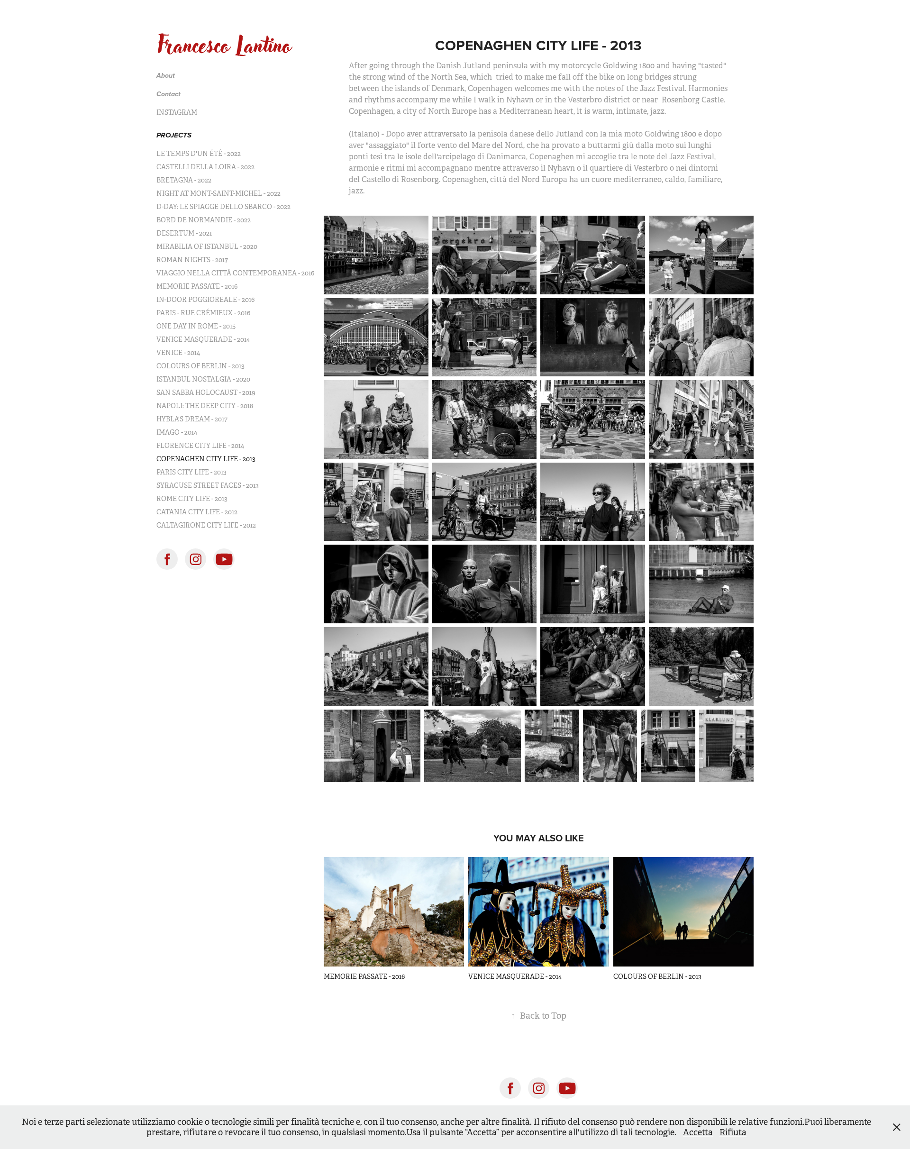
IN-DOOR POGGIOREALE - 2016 (205, 299)
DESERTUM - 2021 (184, 233)
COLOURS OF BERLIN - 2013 (200, 366)
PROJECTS (173, 135)
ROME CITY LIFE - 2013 (192, 498)
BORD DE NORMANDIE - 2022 (203, 220)
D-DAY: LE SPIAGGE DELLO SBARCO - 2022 (223, 206)
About (165, 76)
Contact (168, 94)
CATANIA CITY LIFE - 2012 (196, 512)
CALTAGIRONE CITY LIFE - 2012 (206, 525)
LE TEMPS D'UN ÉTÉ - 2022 (198, 153)
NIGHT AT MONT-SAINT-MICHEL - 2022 (218, 193)
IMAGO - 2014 (176, 432)
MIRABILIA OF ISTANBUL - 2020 (206, 246)
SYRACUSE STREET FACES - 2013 (207, 485)
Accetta (698, 1132)
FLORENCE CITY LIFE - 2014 (200, 445)
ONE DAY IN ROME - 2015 (196, 326)
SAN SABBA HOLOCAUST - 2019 (205, 392)
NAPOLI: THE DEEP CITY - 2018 (204, 405)
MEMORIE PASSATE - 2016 (196, 286)
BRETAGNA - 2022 (183, 180)
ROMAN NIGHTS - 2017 (192, 259)
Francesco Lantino (224, 45)
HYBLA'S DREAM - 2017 (192, 419)
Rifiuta (732, 1132)
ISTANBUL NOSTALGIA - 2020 (203, 379)
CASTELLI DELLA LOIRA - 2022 (205, 167)
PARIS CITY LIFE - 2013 (191, 472)
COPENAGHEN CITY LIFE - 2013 (205, 459)
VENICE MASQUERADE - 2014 (203, 339)
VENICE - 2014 (178, 352)
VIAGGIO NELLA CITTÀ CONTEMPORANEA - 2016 (235, 273)
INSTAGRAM (176, 112)
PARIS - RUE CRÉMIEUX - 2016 (203, 313)
